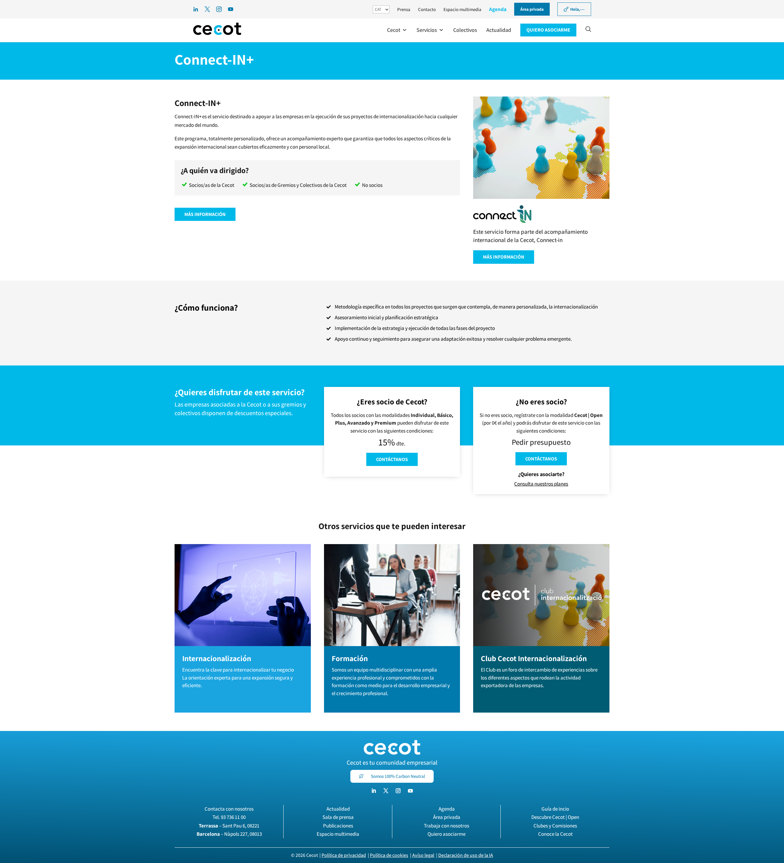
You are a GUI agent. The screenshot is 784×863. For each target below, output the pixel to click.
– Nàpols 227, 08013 (229, 834)
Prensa (403, 9)
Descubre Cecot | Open (555, 817)
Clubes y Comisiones (555, 825)
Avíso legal (423, 855)
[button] (397, 30)
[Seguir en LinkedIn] (374, 791)
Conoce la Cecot (555, 834)
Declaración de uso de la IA (465, 855)
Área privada (446, 817)
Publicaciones (338, 825)
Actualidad (338, 808)
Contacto (427, 9)
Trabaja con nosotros (446, 825)
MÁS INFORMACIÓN (205, 214)
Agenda (498, 9)
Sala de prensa (338, 817)
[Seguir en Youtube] (410, 791)
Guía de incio (555, 808)
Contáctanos (392, 459)
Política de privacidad (344, 855)
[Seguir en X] (386, 791)
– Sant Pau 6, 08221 (229, 825)
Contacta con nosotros (229, 808)
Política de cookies (389, 855)
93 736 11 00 (233, 817)
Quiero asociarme (447, 834)
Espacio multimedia (462, 9)
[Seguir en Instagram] (398, 791)
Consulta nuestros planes (541, 483)
